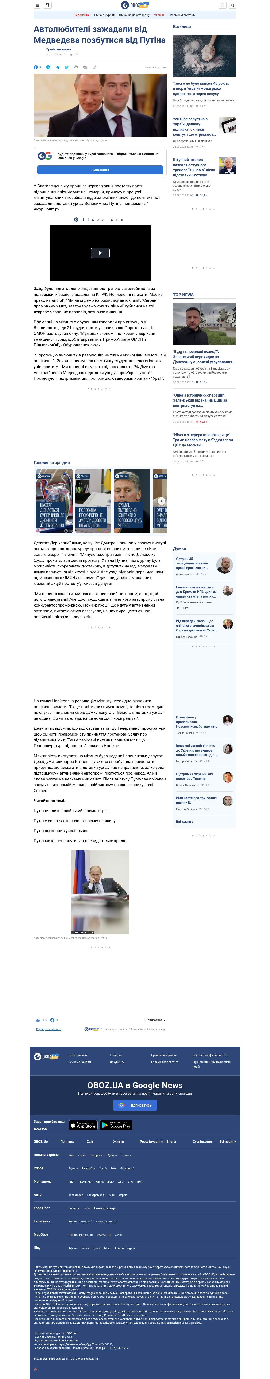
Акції (112, 1195)
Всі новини (227, 1142)
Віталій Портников (187, 785)
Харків (82, 1155)
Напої (86, 1208)
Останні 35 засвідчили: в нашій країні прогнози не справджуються (192, 563)
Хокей (103, 1168)
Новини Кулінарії (105, 1208)
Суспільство (202, 1142)
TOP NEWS (183, 294)
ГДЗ (71, 1181)
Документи (117, 1062)
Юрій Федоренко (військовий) (194, 602)
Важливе (182, 26)
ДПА (121, 1181)
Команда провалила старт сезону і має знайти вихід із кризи (192, 186)
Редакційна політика (48, 1029)
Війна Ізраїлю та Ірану (134, 15)
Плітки (84, 1248)
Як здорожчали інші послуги (192, 141)
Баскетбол (88, 1168)
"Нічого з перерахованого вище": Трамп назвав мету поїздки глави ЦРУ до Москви (203, 440)
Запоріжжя (97, 1155)
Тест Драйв (76, 1195)
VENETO (159, 15)
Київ (71, 1155)
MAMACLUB (104, 1234)
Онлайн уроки (105, 1181)
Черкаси (126, 1155)
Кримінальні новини (58, 49)
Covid (118, 1234)
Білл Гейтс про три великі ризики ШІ (196, 800)
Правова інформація (164, 1055)
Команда (116, 1055)
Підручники (84, 1181)
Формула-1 (127, 1168)
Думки (179, 548)
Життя (118, 1142)
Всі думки (183, 822)
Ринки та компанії (80, 1221)
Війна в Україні (104, 15)
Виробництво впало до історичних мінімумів (203, 100)
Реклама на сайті (80, 1062)
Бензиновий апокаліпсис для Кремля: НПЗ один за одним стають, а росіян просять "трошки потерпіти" (196, 592)
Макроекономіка (106, 1221)
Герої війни (82, 15)
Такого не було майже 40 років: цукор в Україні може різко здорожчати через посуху (201, 88)
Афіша (73, 1248)
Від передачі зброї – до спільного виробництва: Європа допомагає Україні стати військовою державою (197, 626)
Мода (107, 1248)
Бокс (114, 1168)
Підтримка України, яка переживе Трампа (195, 776)
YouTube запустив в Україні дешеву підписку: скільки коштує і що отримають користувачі (194, 127)
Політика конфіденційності (210, 1055)
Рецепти (74, 1208)
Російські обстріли (183, 15)
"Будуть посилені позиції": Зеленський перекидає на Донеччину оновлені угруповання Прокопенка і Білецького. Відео (202, 357)
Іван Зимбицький (186, 809)
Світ (90, 1142)
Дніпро (112, 1155)
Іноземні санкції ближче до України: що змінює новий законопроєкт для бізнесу (195, 750)
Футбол (73, 1168)
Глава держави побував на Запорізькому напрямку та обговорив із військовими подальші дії (201, 372)
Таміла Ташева (185, 733)
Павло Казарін (185, 574)
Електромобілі (96, 1195)
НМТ (140, 1181)
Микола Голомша (186, 636)
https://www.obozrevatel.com (172, 1267)
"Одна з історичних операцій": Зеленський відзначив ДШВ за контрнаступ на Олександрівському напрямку (200, 400)
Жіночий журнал (125, 1248)
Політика (67, 1142)
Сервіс (123, 1195)
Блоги (171, 1142)
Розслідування (151, 1142)
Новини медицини (81, 1234)
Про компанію (78, 1055)
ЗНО (130, 1181)
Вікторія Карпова (186, 761)
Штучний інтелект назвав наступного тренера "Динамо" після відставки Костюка (194, 167)
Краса (96, 1248)
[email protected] (83, 1348)
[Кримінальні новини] (91, 1030)
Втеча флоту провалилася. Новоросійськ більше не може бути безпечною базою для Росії (195, 722)
